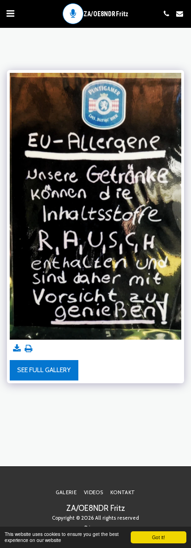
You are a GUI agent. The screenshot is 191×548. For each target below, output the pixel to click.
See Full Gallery (43, 370)
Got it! (158, 537)
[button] (10, 13)
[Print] (29, 348)
